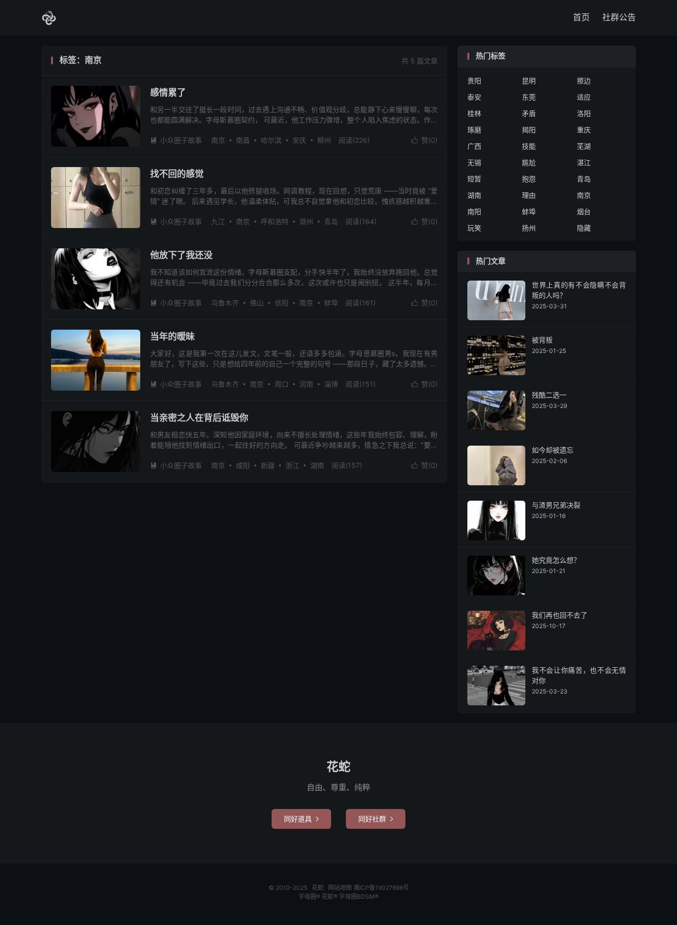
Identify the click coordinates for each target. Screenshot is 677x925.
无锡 (474, 162)
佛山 (257, 302)
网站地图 (340, 887)
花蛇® (330, 896)
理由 (529, 195)
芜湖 (584, 146)
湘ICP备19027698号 (381, 887)
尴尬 (529, 162)
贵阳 (474, 80)
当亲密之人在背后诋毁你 (199, 417)
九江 (218, 221)
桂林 (474, 113)
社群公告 (619, 17)
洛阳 (584, 113)
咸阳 (243, 465)
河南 (306, 384)
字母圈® (310, 896)
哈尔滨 (271, 140)
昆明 (529, 80)
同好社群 (375, 818)
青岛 (331, 221)
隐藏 (584, 228)
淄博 (331, 384)
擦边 (584, 80)
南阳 (474, 211)
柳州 (324, 140)
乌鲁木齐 (225, 302)
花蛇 (49, 18)
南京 (218, 140)
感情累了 (168, 92)
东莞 (529, 97)
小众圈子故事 (176, 140)
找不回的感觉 (177, 174)
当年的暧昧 (172, 336)
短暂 (474, 178)
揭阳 (529, 129)
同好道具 (301, 818)
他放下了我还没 (181, 255)
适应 (584, 97)
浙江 (292, 465)
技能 (529, 146)
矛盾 (529, 113)
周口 (281, 384)
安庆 (299, 140)
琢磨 (474, 129)
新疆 (268, 465)
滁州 (306, 221)
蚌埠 (331, 302)
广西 (474, 146)
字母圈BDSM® (359, 896)
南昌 (243, 140)
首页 (581, 17)
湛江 (584, 162)
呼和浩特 (274, 221)
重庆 (584, 129)
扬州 (529, 228)
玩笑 (474, 228)
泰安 (474, 97)
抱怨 (529, 178)
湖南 (317, 465)
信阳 (281, 302)
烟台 (584, 211)
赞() (424, 140)
